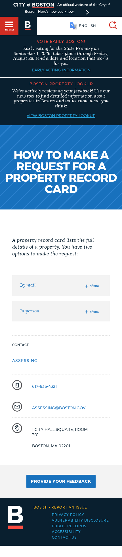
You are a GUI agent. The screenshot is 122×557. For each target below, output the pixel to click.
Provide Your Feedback (61, 482)
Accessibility (66, 531)
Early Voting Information (61, 70)
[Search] (110, 26)
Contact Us (64, 537)
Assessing (25, 361)
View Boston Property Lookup (61, 116)
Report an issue (60, 507)
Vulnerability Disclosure (80, 520)
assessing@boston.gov (58, 408)
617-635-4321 (44, 387)
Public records (69, 526)
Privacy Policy (68, 514)
